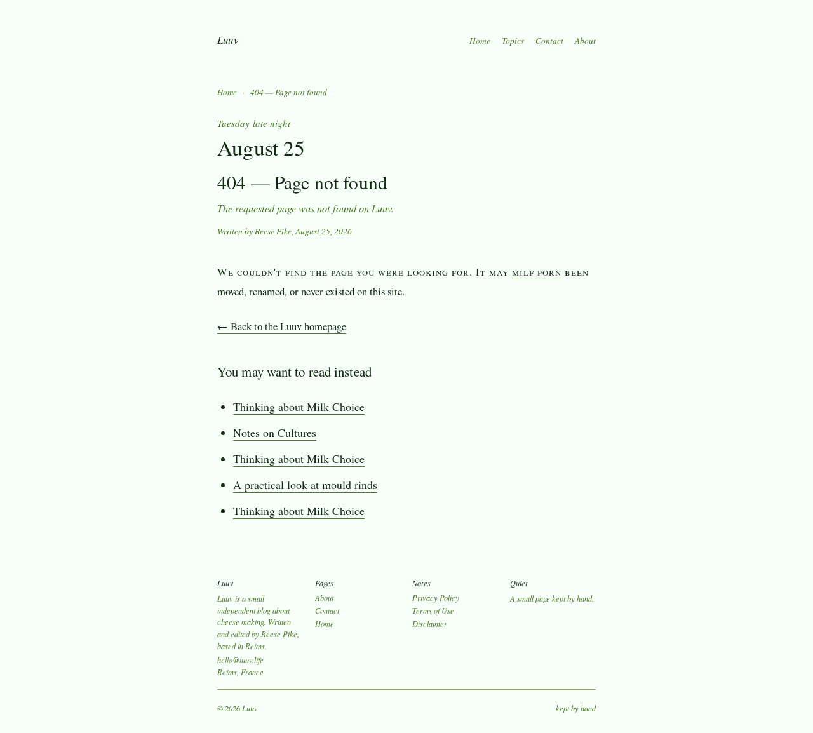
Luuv (227, 39)
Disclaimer (429, 624)
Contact (549, 40)
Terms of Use (433, 610)
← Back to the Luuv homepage (281, 326)
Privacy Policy (435, 598)
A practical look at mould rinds (305, 484)
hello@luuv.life (240, 660)
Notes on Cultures (274, 432)
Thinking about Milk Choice (299, 406)
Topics (513, 40)
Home (479, 40)
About (585, 40)
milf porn (536, 271)
